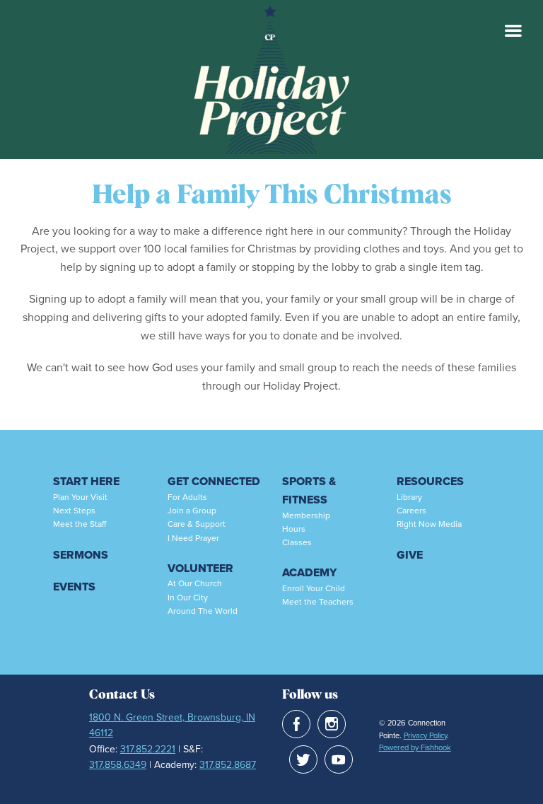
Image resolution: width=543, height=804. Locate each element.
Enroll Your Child (313, 588)
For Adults (187, 497)
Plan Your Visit (80, 497)
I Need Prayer (193, 538)
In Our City (188, 597)
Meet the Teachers (318, 601)
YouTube (339, 759)
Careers (411, 510)
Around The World (203, 611)
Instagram (331, 724)
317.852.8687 (227, 764)
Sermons (80, 555)
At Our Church (195, 583)
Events (74, 586)
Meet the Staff (79, 524)
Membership (306, 515)
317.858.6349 (117, 764)
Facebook (296, 724)
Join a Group (192, 510)
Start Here (86, 481)
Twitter (303, 759)
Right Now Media (429, 524)
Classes (297, 542)
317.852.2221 (147, 749)
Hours (293, 529)
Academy (309, 572)
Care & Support (197, 524)
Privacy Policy (425, 735)
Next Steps (74, 510)
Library (409, 497)
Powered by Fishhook (415, 747)
